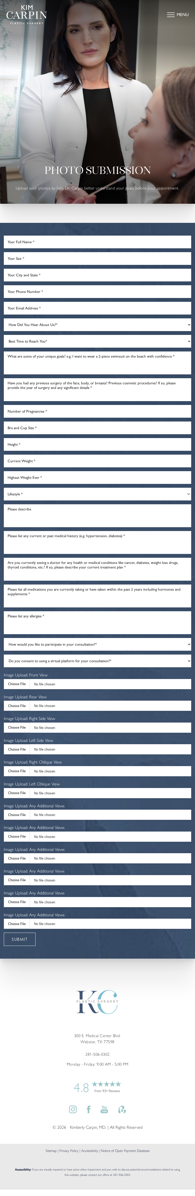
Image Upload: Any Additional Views (34, 805)
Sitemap (51, 1151)
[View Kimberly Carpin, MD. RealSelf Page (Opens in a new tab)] (122, 1111)
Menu (183, 14)
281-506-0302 (121, 1175)
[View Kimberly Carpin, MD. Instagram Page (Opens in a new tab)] (73, 1111)
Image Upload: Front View (25, 674)
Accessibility (89, 1151)
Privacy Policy (68, 1151)
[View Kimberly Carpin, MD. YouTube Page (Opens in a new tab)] (104, 1111)
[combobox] (97, 494)
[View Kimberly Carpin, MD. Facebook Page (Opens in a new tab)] (88, 1111)
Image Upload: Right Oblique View (33, 762)
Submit (20, 939)
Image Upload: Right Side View (29, 718)
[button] (171, 14)
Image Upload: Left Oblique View (32, 783)
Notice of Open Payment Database (125, 1151)
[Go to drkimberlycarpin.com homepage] (52, 14)
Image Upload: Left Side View (28, 740)
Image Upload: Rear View (25, 696)
